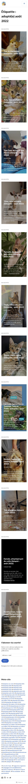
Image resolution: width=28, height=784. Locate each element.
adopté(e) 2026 (7, 691)
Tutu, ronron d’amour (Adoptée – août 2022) (14, 101)
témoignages (10, 759)
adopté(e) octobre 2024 (10, 734)
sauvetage (14, 758)
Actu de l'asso (7, 766)
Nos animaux (16, 771)
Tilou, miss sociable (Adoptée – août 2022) (14, 202)
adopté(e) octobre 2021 (9, 730)
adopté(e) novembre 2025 (13, 728)
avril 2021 (9, 743)
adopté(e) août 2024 (12, 695)
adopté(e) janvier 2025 (9, 708)
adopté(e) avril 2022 (15, 697)
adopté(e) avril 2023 (9, 698)
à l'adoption (17, 761)
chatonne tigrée (8, 745)
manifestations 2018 (12, 754)
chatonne (22, 743)
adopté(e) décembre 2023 (13, 702)
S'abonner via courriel (11, 642)
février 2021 (6, 748)
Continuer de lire (18, 68)
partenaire (6, 758)
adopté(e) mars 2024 (9, 721)
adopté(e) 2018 (7, 687)
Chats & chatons (8, 769)
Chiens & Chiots (20, 769)
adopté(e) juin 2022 (11, 717)
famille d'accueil (19, 747)
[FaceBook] (2, 778)
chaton (15, 743)
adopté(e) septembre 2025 (14, 741)
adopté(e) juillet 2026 (9, 715)
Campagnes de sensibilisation (12, 767)
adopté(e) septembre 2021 (18, 735)
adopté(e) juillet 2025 (16, 713)
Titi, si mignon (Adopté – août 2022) (14, 511)
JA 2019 (14, 748)
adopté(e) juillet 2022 (9, 711)
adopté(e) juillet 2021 (17, 709)
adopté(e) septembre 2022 (10, 737)
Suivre (5, 660)
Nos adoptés (5, 29)
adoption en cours (8, 684)
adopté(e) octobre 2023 (18, 732)
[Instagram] (5, 778)
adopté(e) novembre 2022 (10, 724)
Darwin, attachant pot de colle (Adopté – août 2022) (13, 561)
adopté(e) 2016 (7, 685)
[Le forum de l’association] (8, 778)
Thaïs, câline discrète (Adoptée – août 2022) (14, 306)
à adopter (9, 761)
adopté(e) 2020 (7, 689)
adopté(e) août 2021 (19, 691)
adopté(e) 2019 (17, 687)
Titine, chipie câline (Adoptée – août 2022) (14, 356)
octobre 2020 (21, 756)
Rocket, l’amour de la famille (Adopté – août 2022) (14, 461)
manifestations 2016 (9, 752)
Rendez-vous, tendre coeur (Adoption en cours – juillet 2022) (13, 614)
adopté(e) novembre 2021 (13, 722)
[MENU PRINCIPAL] (24, 3)
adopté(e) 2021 (17, 689)
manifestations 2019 (9, 756)
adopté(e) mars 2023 (15, 719)
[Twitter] (10, 778)
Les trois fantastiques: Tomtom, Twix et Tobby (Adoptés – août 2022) (14, 407)
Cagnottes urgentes (19, 766)
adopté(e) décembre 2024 (10, 704)
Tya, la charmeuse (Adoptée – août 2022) (14, 52)
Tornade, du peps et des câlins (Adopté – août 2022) (13, 254)
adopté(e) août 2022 (9, 693)
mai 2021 (5, 750)
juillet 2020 (21, 748)
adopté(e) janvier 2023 (17, 706)
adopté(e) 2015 (20, 684)
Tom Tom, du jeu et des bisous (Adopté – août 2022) (14, 152)
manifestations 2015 (15, 750)
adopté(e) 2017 (17, 685)
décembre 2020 (7, 747)
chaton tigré (18, 745)
